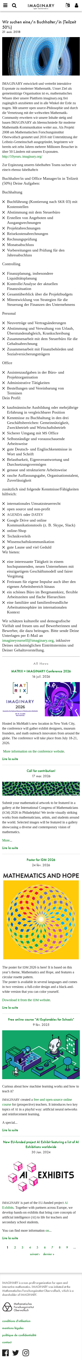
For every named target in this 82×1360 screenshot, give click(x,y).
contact (7, 1342)
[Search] (14, 5)
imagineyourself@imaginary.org (28, 640)
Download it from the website (26, 1000)
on (47, 1230)
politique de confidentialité (19, 1335)
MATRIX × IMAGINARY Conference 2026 (41, 671)
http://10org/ (22, 157)
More (6, 840)
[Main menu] (5, 5)
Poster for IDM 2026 (41, 859)
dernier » (48, 1254)
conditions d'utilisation (16, 1321)
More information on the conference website (33, 751)
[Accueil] (41, 4)
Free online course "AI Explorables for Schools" (41, 1019)
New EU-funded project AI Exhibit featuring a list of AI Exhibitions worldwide (41, 1144)
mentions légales (12, 1328)
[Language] (67, 5)
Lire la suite (10, 759)
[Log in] (76, 5)
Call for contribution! (41, 770)
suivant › (35, 1254)
